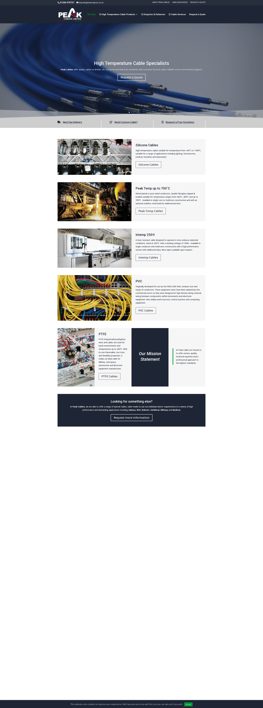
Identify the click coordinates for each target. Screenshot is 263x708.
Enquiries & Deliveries (154, 14)
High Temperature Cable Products (118, 14)
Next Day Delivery (72, 122)
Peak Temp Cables (150, 211)
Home (92, 14)
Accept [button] (188, 704)
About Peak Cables (161, 2)
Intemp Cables (148, 257)
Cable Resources (180, 2)
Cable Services (178, 14)
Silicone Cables (148, 164)
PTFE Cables (110, 376)
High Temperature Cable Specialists (131, 63)
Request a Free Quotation (180, 122)
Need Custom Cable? (126, 122)
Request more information (131, 417)
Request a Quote (197, 2)
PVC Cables (145, 310)
